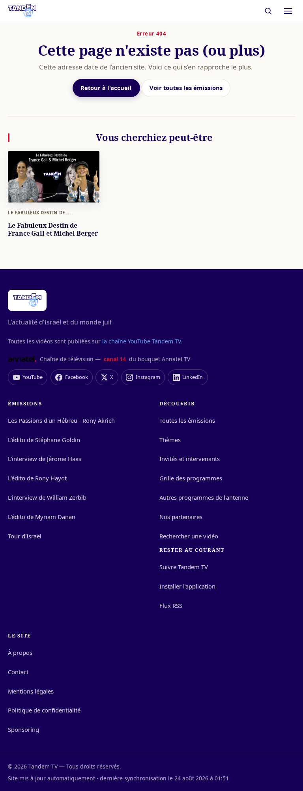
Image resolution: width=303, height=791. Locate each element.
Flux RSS (170, 605)
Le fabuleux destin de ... (39, 213)
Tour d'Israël (24, 536)
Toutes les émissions (187, 420)
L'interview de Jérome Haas (44, 459)
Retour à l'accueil (106, 88)
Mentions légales (31, 691)
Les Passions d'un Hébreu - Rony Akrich (61, 420)
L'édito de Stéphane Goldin (44, 440)
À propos (20, 652)
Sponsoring (23, 729)
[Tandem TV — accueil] (22, 11)
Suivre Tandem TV (183, 567)
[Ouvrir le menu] (288, 11)
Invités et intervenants (189, 459)
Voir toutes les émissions (186, 88)
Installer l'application (187, 586)
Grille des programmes (190, 478)
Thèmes (170, 440)
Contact (18, 672)
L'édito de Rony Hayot (37, 478)
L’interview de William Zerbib (47, 497)
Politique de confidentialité (44, 710)
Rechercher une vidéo (188, 536)
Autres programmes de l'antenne (203, 497)
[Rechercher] (268, 11)
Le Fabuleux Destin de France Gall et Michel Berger (53, 229)
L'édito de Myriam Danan (41, 517)
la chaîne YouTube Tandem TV (141, 341)
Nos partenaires (180, 517)
